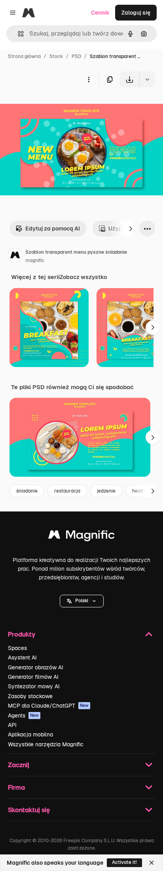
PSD (76, 56)
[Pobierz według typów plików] (147, 79)
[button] (82, 601)
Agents (23, 715)
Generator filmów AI (33, 676)
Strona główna (24, 56)
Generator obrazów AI (35, 667)
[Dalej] (130, 228)
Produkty (21, 634)
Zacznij (18, 764)
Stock (56, 56)
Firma (16, 787)
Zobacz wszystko (83, 277)
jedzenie (106, 491)
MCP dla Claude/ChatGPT (48, 705)
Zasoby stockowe (30, 696)
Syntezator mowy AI (34, 686)
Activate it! (124, 862)
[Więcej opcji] (89, 79)
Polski (81, 601)
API (12, 725)
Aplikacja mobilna (30, 734)
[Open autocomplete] (17, 34)
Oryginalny (55, 105)
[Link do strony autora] (15, 256)
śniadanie (27, 491)
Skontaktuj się (29, 809)
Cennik (100, 12)
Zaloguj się (135, 12)
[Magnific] (81, 536)
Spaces (17, 648)
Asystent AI (22, 657)
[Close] (151, 862)
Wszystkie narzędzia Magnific (45, 744)
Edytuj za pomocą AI (52, 228)
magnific (34, 260)
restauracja (67, 491)
